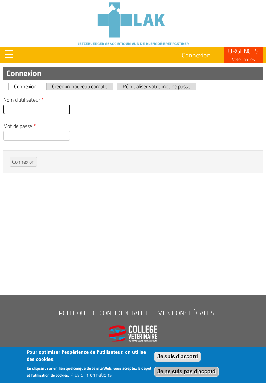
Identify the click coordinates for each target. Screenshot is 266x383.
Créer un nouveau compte (79, 86)
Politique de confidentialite (104, 313)
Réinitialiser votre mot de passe (156, 86)
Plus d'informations (91, 374)
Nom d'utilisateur (21, 99)
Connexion (196, 55)
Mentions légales (185, 313)
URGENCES (243, 54)
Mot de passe (17, 126)
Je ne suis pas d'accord (186, 371)
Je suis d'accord (177, 356)
